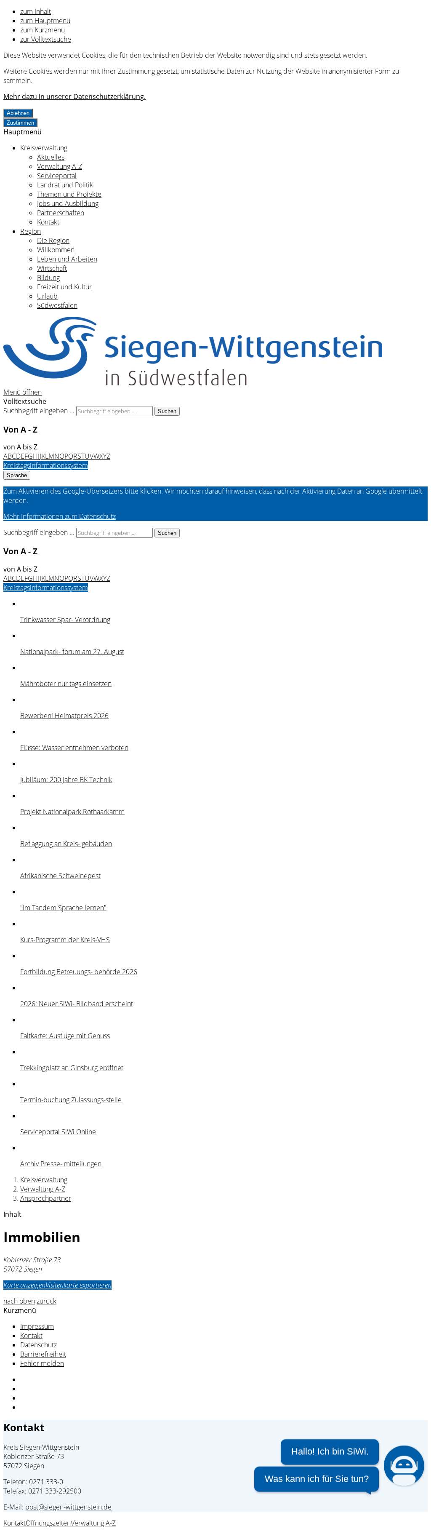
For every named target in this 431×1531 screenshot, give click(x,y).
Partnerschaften (60, 212)
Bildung (48, 277)
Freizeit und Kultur (64, 286)
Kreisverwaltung (43, 147)
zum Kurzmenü (42, 30)
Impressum (37, 1326)
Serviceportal (57, 175)
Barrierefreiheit (43, 1354)
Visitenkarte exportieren (78, 1285)
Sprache (17, 475)
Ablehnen (18, 113)
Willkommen (55, 249)
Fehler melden (42, 1363)
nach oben (19, 1301)
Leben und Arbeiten (67, 259)
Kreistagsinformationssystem (45, 465)
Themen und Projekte (69, 194)
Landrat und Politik (65, 185)
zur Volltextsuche (45, 39)
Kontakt (48, 222)
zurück (46, 1301)
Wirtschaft (52, 268)
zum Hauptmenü (45, 20)
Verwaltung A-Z (59, 166)
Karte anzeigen (24, 1285)
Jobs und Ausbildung (67, 203)
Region (30, 231)
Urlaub (47, 296)
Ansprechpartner (45, 1198)
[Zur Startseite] (192, 382)
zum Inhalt (35, 11)
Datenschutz (38, 1344)
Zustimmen (20, 123)
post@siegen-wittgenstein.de (68, 1507)
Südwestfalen (57, 305)
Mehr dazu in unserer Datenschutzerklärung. (74, 96)
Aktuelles (50, 157)
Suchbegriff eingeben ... (38, 410)
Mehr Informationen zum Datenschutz (59, 516)
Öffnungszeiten (48, 1523)
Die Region (53, 240)
